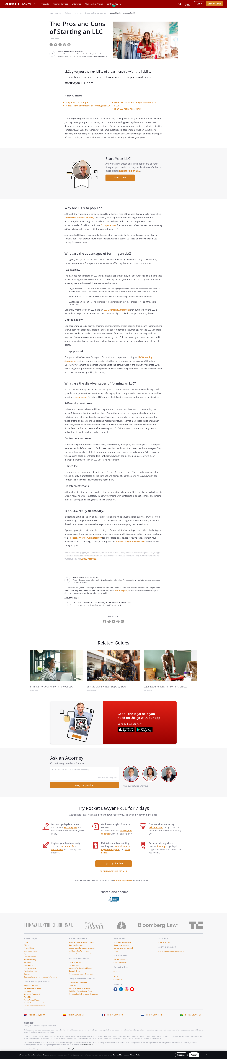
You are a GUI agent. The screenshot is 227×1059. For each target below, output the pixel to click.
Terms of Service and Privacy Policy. (127, 1055)
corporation (81, 397)
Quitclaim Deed (74, 971)
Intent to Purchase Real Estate (80, 968)
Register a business (31, 985)
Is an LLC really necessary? (127, 108)
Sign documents (30, 954)
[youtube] (132, 990)
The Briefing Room (31, 971)
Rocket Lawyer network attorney (85, 537)
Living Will (72, 985)
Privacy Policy (73, 1049)
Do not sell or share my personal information (40, 977)
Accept (194, 1055)
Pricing (26, 945)
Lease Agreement (75, 962)
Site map (27, 974)
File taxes (27, 962)
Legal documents (30, 951)
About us (116, 971)
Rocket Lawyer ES (76, 1015)
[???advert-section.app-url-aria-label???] (126, 730)
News (115, 977)
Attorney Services (60, 4)
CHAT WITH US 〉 (165, 942)
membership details (123, 880)
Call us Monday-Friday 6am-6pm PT (171, 951)
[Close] (206, 1055)
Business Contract (76, 945)
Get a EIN (27, 991)
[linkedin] (121, 990)
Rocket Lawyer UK (37, 1015)
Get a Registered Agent (32, 988)
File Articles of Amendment (34, 1003)
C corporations (108, 225)
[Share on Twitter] (56, 44)
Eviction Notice (74, 965)
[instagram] (127, 990)
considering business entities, (79, 217)
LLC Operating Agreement (117, 309)
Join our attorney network (123, 948)
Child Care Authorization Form (80, 991)
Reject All (181, 1055)
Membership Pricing (94, 4)
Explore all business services (34, 1006)
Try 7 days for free (113, 863)
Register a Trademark (32, 994)
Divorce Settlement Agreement (80, 988)
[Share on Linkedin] (60, 44)
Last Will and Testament (78, 982)
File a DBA (27, 997)
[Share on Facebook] (51, 44)
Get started (120, 177)
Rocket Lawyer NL (154, 1015)
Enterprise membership (122, 942)
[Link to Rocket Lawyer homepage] (20, 4)
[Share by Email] (70, 44)
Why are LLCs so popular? (78, 102)
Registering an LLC (129, 170)
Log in (199, 3)
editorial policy (122, 590)
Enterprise (76, 4)
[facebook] (115, 990)
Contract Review (114, 4)
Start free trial (214, 3)
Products (45, 4)
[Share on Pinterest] (65, 44)
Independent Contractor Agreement (82, 948)
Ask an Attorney (88, 558)
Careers (116, 951)
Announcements (119, 974)
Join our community (120, 959)
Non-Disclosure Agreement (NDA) (81, 942)
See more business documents (80, 954)
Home (26, 942)
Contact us (117, 979)
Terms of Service (87, 1044)
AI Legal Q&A (29, 948)
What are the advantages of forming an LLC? (88, 105)
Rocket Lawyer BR (193, 1015)
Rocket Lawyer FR (115, 1015)
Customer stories (120, 962)
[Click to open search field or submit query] (179, 4)
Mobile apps (28, 965)
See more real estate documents (81, 974)
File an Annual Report (32, 1000)
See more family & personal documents (83, 994)
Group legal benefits (121, 945)
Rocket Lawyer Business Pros (131, 541)
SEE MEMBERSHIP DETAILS (113, 871)
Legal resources (30, 968)
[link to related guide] (56, 665)
